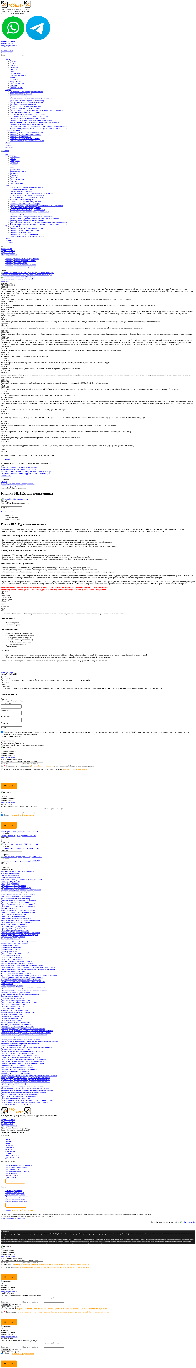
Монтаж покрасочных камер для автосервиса (27, 114)
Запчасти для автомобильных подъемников (27, 133)
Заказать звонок (7, 51)
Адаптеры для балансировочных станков (17, 963)
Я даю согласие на (46, 1264)
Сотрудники (15, 65)
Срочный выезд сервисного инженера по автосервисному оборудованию (38, 126)
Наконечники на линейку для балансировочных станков (23, 982)
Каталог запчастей (12, 131)
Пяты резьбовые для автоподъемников (16, 918)
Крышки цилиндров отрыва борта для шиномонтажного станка (25, 1080)
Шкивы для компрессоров (11, 1020)
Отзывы (13, 63)
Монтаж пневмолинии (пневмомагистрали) (27, 102)
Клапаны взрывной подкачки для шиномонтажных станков (24, 1035)
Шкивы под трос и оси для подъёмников (16, 922)
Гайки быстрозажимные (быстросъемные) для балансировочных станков (29, 969)
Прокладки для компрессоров (12, 1006)
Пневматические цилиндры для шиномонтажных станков (23, 1092)
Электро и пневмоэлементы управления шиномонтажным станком (27, 1100)
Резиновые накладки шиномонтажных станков (19, 1069)
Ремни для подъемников (10, 955)
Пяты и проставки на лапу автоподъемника (18, 912)
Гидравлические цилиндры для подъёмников (18, 900)
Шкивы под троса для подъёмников (15, 931)
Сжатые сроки (15, 73)
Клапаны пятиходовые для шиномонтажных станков (21, 1037)
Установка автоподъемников (21, 94)
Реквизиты (14, 79)
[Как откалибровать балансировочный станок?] (19, 467)
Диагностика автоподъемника (21, 96)
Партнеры (14, 67)
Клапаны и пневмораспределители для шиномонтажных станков (26, 1033)
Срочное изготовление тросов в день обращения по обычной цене (26, 275)
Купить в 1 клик (7, 512)
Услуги (8, 90)
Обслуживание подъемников (16, 1197)
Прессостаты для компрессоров (13, 1004)
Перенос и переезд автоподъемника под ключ (27, 118)
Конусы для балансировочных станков (16, 973)
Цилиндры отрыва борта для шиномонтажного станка (22, 1086)
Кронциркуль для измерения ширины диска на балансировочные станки (29, 976)
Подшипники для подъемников (13, 937)
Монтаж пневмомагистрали (16, 1199)
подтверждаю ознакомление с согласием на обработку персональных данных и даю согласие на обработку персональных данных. (54, 1267)
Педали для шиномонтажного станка (15, 1049)
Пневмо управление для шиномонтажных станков (20, 1039)
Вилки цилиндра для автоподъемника (15, 898)
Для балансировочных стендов (17, 1167)
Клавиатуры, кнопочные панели (13, 971)
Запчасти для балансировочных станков (25, 135)
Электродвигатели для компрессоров (15, 1023)
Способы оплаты (16, 88)
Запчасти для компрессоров (20, 137)
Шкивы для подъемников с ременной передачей (19, 935)
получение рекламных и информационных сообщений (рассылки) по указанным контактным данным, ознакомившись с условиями (51, 1264)
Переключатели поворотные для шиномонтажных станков (23, 1059)
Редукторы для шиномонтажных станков (17, 1067)
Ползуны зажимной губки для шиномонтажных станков (23, 1063)
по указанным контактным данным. (75, 769)
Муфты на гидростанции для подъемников (17, 892)
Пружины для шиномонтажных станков (16, 1065)
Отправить (8, 786)
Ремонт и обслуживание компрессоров (25, 108)
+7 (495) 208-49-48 (8, 41)
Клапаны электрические (10, 949)
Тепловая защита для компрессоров (14, 1010)
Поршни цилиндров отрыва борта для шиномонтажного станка (25, 1082)
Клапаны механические (10, 945)
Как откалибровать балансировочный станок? (19, 469)
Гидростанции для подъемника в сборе (16, 888)
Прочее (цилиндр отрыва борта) (13, 1084)
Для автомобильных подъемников (18, 1165)
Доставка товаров (17, 84)
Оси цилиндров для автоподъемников (15, 902)
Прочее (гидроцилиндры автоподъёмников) (18, 904)
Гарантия (13, 86)
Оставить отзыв (7, 672)
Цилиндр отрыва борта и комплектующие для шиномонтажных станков (29, 1076)
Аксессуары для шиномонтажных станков (17, 1027)
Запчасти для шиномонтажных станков (25, 139)
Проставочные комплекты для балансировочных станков (23, 988)
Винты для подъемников (10, 882)
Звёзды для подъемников (10, 939)
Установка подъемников (14, 1193)
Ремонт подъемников (13, 1191)
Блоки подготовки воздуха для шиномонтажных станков (23, 1029)
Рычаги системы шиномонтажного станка (17, 1053)
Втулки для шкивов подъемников (14, 924)
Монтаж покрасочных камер (16, 1201)
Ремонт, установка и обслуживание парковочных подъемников (34, 122)
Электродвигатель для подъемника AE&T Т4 (18, 836)
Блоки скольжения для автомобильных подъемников (21, 880)
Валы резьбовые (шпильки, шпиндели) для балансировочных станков (28, 967)
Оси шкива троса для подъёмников (14, 927)
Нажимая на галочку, (47, 1267)
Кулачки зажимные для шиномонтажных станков (20, 1055)
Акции (8, 145)
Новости (13, 69)
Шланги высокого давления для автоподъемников (20, 933)
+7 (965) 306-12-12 (8, 43)
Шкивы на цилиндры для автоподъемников (18, 906)
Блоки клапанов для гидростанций (14, 943)
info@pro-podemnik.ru (9, 46)
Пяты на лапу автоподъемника (13, 916)
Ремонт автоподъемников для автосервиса (26, 92)
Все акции (5, 281)
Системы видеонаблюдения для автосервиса (27, 124)
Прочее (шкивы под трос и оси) (13, 929)
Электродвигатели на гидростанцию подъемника (20, 894)
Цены (7, 143)
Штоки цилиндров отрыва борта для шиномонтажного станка (25, 1088)
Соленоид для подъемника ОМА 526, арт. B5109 (20, 848)
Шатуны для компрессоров (11, 1018)
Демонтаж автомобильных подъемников (25, 112)
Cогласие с (19, 815)
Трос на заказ (10, 1178)
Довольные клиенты (18, 75)
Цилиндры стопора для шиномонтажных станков (20, 1043)
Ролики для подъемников (11, 877)
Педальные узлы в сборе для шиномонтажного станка (22, 1051)
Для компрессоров (12, 1169)
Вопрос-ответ (15, 81)
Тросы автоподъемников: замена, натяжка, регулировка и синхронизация (38, 128)
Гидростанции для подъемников (13, 886)
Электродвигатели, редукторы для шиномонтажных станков (24, 1102)
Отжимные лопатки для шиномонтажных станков (20, 1057)
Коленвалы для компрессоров (12, 998)
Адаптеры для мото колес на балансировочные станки (22, 965)
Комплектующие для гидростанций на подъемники (21, 890)
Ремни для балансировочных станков (15, 992)
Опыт (12, 71)
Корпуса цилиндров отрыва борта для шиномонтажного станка (25, 1078)
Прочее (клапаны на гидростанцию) (15, 953)
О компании (10, 59)
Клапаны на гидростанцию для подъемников (18, 941)
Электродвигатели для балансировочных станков (20, 994)
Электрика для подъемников (12, 959)
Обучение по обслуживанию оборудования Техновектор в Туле (25, 474)
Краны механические (9, 951)
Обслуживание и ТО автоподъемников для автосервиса (31, 98)
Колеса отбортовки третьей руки (13, 1045)
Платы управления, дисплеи (12, 986)
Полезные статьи (12, 1155)
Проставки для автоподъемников (14, 914)
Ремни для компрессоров (10, 1008)
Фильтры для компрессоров (11, 1014)
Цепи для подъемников (10, 884)
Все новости (6, 476)
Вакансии (14, 77)
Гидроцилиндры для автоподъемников (16, 896)
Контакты (9, 147)
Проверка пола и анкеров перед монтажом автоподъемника (33, 120)
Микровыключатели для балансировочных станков (21, 980)
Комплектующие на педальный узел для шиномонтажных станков (26, 1047)
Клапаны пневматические (11, 947)
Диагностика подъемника (15, 1195)
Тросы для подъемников (10, 873)
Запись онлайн (6, 53)
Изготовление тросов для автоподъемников (27, 100)
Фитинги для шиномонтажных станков (16, 1074)
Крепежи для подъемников (11, 957)
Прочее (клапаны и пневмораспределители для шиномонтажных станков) (29, 1041)
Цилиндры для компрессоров (12, 1016)
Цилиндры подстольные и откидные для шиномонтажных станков (27, 1090)
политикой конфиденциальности (23, 815)
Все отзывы (5, 459)
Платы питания (7, 984)
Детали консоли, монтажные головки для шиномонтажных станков (27, 1031)
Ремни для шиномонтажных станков (15, 1072)
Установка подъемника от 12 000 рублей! (17, 279)
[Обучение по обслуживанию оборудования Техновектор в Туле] (26, 471)
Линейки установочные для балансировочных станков (22, 978)
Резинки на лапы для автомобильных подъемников (21, 920)
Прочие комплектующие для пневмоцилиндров (19, 1096)
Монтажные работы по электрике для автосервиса (29, 116)
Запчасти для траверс (9, 908)
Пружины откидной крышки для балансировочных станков (24, 990)
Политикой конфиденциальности (42, 766)
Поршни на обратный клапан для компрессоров (19, 1002)
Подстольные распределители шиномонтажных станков (22, 1061)
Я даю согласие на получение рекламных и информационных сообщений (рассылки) (45, 769)
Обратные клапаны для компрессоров (15, 1000)
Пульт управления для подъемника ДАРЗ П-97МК (20, 861)
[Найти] (23, 55)
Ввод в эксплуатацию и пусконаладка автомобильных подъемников (36, 110)
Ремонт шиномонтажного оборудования (25, 106)
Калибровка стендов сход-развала (23, 104)
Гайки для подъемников (10, 875)
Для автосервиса (11, 1173)
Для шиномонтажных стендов (17, 1171)
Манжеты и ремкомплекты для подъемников (18, 910)
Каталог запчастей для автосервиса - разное (27, 141)
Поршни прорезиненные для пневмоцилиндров (19, 1094)
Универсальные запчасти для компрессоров (18, 1012)
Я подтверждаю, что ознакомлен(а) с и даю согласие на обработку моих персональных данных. (49, 766)
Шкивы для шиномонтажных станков (15, 1098)
